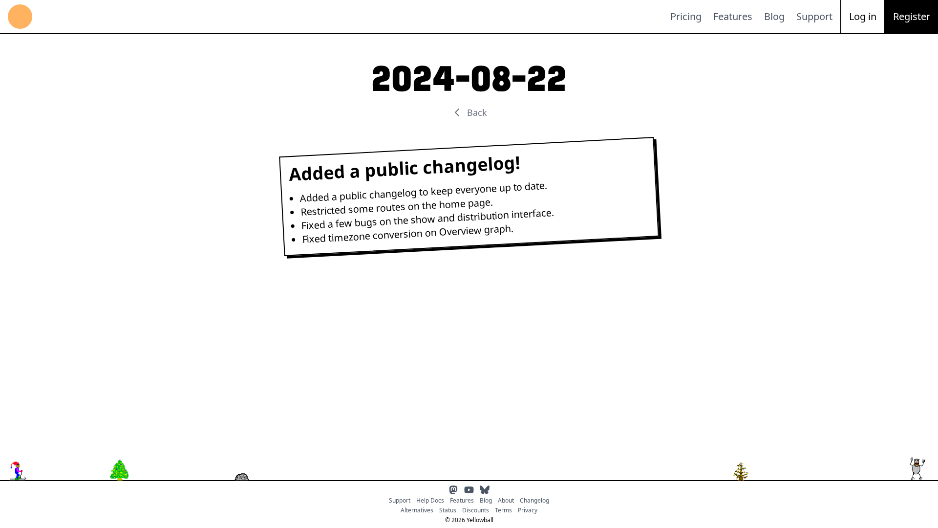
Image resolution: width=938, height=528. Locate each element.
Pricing (686, 16)
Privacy (527, 510)
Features (732, 16)
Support (814, 16)
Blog (774, 16)
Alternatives (417, 510)
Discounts (475, 510)
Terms (503, 510)
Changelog (534, 501)
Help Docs (430, 501)
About (506, 501)
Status (447, 510)
